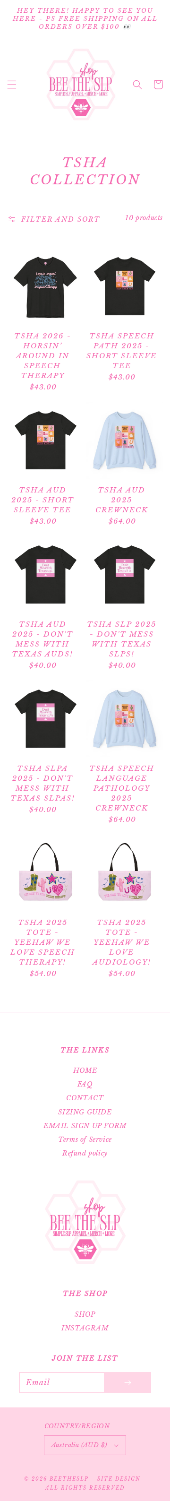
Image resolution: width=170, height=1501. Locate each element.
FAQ (85, 1084)
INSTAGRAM (84, 1328)
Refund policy (85, 1153)
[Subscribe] (127, 1382)
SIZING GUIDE (84, 1112)
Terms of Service (85, 1139)
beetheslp (69, 1479)
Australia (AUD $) (79, 1445)
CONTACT (84, 1098)
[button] (11, 84)
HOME (85, 1070)
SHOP (85, 1314)
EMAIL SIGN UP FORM (85, 1125)
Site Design (118, 1479)
